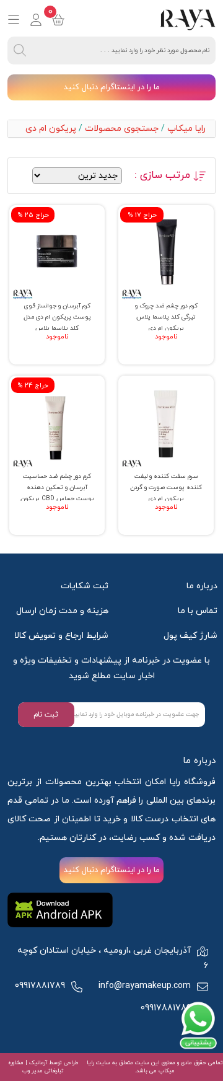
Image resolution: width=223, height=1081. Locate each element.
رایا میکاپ (186, 129)
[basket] (58, 20)
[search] (19, 50)
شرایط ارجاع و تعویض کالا (61, 636)
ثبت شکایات (84, 586)
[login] (36, 20)
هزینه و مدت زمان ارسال (62, 611)
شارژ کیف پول (190, 636)
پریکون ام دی (50, 129)
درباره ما (201, 586)
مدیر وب (32, 1071)
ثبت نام (45, 715)
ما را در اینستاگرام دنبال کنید (112, 87)
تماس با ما (197, 611)
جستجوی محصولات (122, 129)
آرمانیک (37, 1063)
